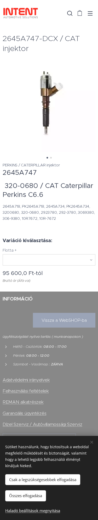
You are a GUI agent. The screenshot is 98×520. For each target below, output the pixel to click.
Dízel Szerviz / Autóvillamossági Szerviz (42, 424)
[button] (69, 13)
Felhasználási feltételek (26, 391)
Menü (90, 13)
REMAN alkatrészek (23, 402)
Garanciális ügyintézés (24, 413)
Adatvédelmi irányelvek (26, 380)
